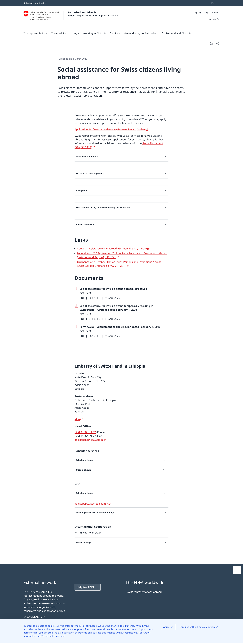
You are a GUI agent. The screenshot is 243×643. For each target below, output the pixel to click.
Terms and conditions (53, 636)
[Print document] (211, 43)
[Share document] (217, 43)
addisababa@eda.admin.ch (90, 439)
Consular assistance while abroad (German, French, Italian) (112, 248)
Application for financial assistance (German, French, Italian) (110, 129)
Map (77, 419)
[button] (35, 33)
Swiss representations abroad (144, 592)
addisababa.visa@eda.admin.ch (93, 503)
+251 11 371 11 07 (85, 432)
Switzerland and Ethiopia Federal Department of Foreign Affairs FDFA (93, 14)
